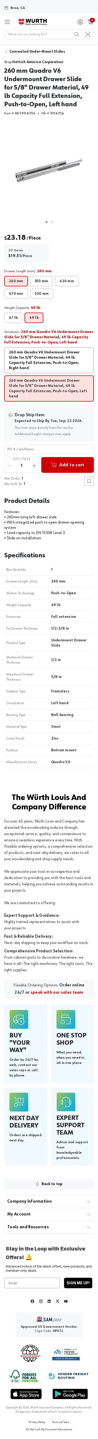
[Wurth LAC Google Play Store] (70, 1394)
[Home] (33, 22)
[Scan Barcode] (88, 34)
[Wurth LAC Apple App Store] (26, 1394)
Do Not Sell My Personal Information (49, 1429)
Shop (33, 62)
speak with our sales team (57, 993)
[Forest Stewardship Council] (23, 1376)
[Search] (76, 34)
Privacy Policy (37, 1422)
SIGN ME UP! (78, 1283)
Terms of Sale (60, 1422)
